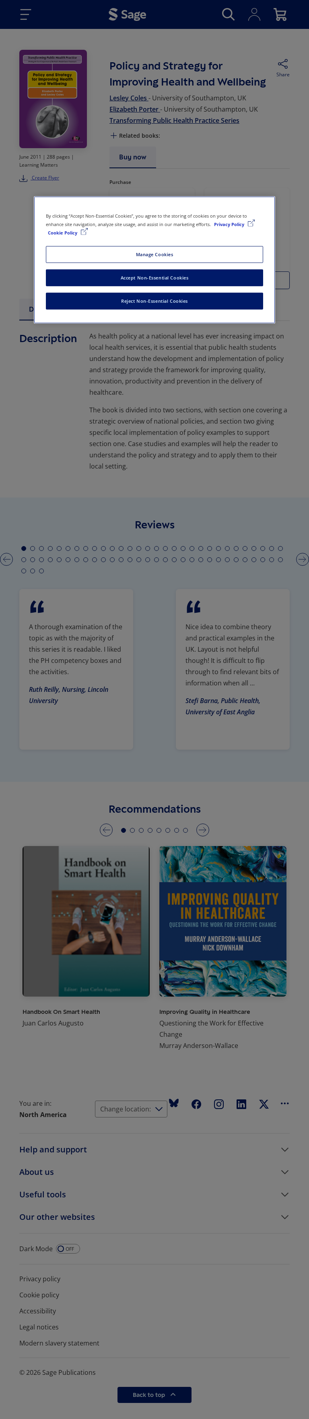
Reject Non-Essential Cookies (154, 301)
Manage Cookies (154, 254)
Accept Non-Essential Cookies (155, 278)
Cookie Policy (63, 233)
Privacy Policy (229, 224)
